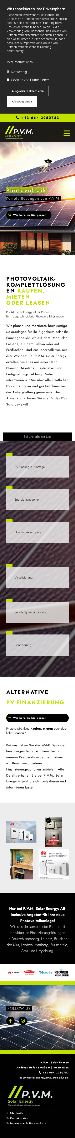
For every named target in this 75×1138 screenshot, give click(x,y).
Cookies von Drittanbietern (30, 80)
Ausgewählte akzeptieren (28, 91)
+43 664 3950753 (40, 117)
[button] (28, 215)
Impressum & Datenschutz (28, 1123)
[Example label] (23, 1021)
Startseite (17, 1113)
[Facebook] (10, 1021)
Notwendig (19, 72)
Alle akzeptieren (22, 101)
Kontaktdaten (19, 1118)
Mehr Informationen (20, 62)
